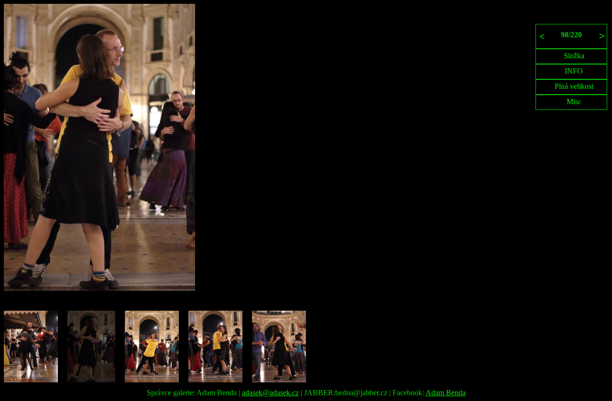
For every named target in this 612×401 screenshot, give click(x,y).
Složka (574, 56)
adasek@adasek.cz (270, 393)
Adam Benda (446, 393)
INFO (574, 71)
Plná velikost (574, 86)
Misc (574, 102)
